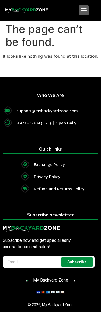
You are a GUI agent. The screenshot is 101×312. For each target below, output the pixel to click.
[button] (84, 10)
